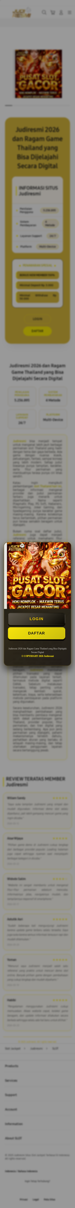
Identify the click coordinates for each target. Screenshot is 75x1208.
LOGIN (36, 619)
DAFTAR (36, 633)
